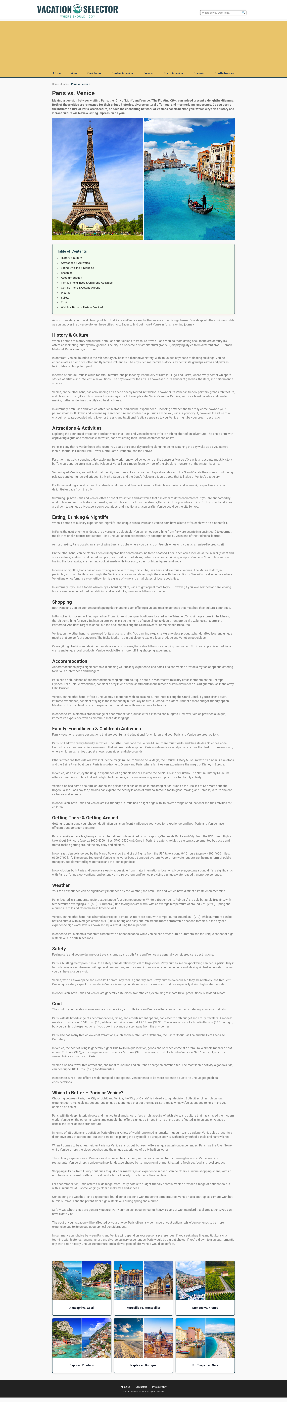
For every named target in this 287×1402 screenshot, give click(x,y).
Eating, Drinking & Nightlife (77, 268)
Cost (64, 302)
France (65, 84)
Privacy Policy (159, 1387)
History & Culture (71, 258)
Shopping (67, 272)
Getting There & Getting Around (80, 287)
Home (55, 84)
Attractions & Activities (75, 263)
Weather (66, 292)
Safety (65, 297)
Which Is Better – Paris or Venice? (82, 307)
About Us (125, 1387)
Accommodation (71, 277)
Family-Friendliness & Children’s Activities (87, 282)
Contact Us (141, 1387)
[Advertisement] (143, 44)
